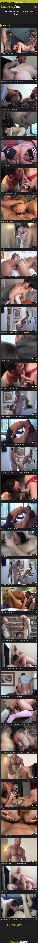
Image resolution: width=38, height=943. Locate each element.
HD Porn (30, 12)
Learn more (19, 2)
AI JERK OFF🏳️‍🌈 (19, 12)
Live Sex (9, 12)
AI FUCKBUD (19, 14)
